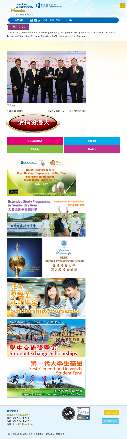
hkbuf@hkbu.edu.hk (23, 424)
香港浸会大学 (26, 434)
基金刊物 (35, 149)
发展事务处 (38, 434)
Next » (83, 111)
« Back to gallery (15, 111)
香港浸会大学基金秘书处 (19, 415)
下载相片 (11, 105)
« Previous (74, 111)
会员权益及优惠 (34, 140)
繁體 (52, 20)
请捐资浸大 (111, 412)
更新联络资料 (110, 421)
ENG (46, 20)
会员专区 (19, 20)
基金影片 (92, 149)
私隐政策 (50, 434)
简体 (58, 20)
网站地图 (60, 434)
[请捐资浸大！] (63, 123)
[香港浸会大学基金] (21, 7)
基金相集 (92, 140)
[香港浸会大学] (49, 5)
